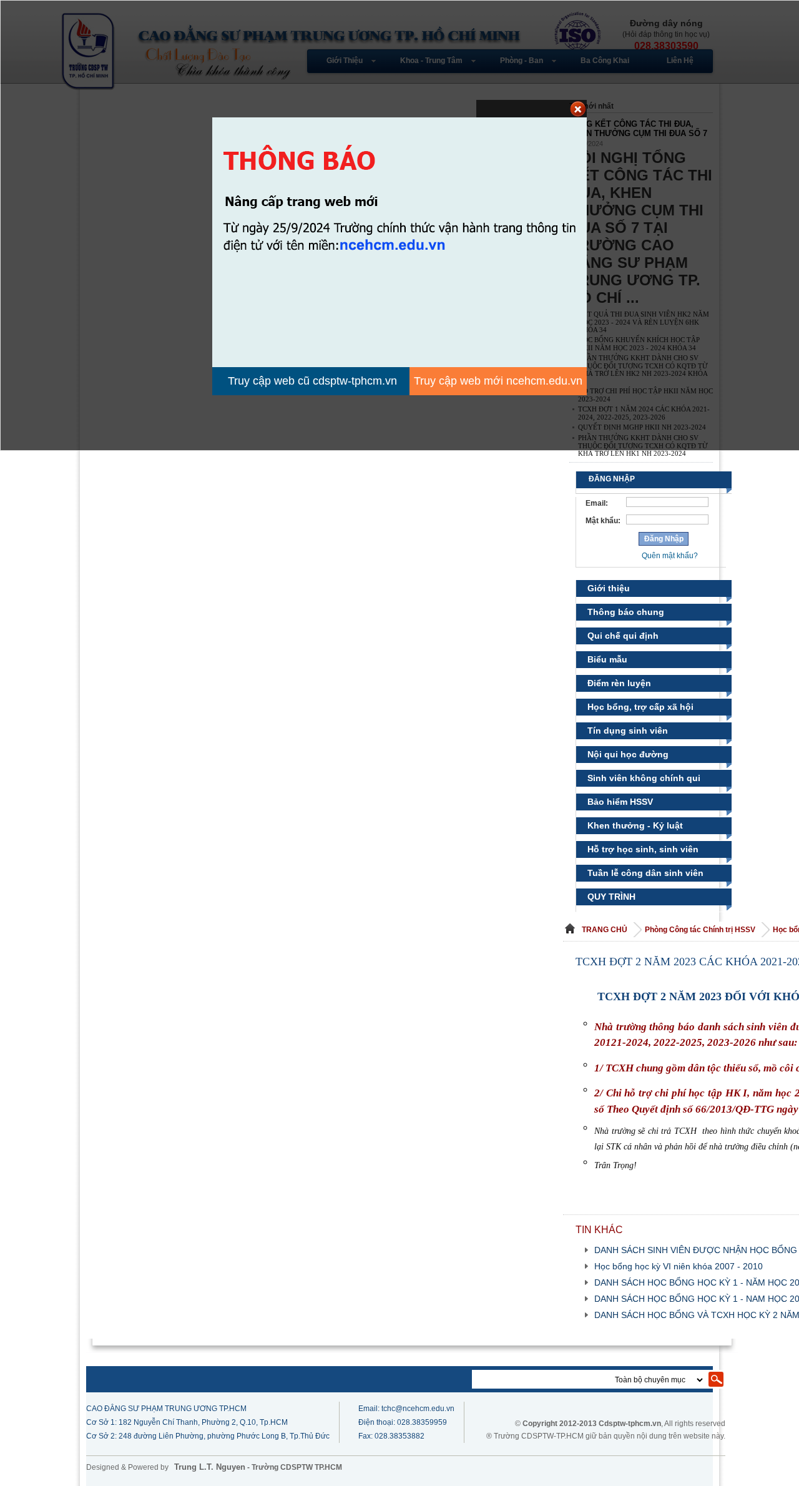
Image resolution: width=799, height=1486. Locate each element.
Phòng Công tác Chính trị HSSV (701, 929)
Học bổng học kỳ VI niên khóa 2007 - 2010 (678, 1266)
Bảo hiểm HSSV (620, 802)
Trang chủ (604, 929)
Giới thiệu (608, 588)
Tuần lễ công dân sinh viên (645, 873)
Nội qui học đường (628, 754)
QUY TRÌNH (611, 897)
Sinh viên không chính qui (643, 778)
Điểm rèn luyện (619, 683)
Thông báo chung (625, 612)
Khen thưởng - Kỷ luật (635, 825)
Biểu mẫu (607, 659)
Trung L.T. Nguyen (209, 1467)
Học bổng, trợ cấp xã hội (640, 707)
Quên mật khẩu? (670, 555)
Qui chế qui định (623, 636)
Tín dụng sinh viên (627, 731)
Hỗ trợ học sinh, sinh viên (643, 849)
